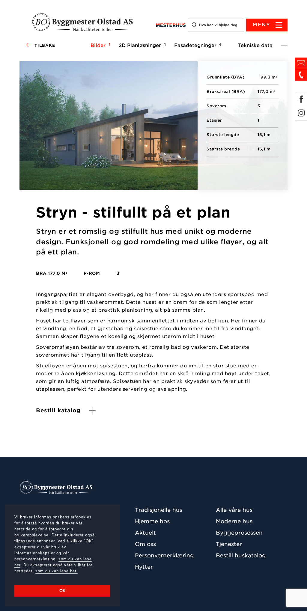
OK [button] (62, 590)
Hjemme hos (152, 521)
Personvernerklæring (164, 555)
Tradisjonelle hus (158, 510)
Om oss (145, 544)
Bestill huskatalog (241, 555)
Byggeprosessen (239, 532)
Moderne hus (234, 521)
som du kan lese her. (56, 571)
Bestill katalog (58, 410)
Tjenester (229, 544)
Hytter (144, 567)
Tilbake (44, 45)
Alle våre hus (234, 510)
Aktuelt (145, 532)
